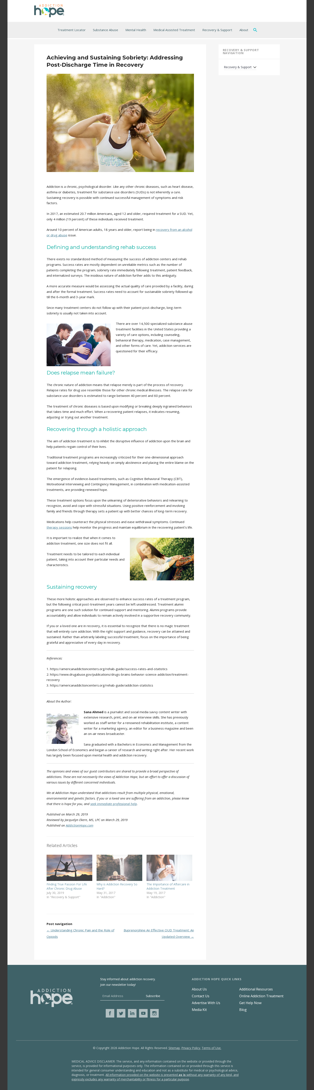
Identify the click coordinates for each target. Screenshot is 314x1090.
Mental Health (135, 30)
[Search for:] (256, 29)
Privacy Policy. (191, 1048)
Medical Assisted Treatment (174, 30)
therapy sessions (59, 527)
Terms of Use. (211, 1048)
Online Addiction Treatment (261, 996)
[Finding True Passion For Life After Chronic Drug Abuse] (69, 868)
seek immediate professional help (113, 804)
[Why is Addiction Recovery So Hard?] (119, 868)
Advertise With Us (206, 1002)
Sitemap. (174, 1048)
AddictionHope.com (79, 825)
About (243, 30)
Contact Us (200, 996)
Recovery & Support (217, 30)
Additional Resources (256, 989)
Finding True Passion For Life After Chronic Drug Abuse (67, 886)
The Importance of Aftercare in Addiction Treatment (168, 886)
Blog (243, 1009)
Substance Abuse (105, 30)
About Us (199, 989)
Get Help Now (250, 1002)
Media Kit (199, 1009)
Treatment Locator (71, 30)
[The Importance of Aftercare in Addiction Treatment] (169, 868)
